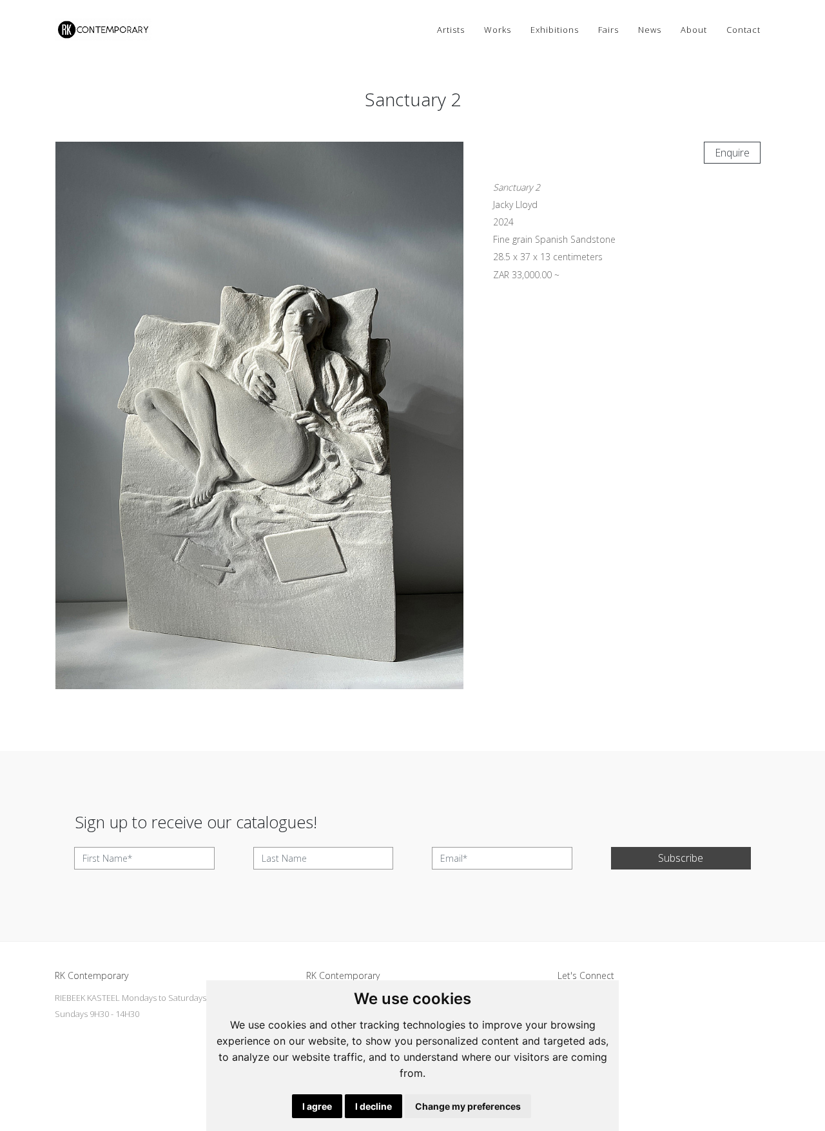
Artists (451, 29)
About (694, 29)
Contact (743, 29)
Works (497, 29)
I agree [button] (317, 1106)
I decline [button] (373, 1106)
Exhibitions (554, 29)
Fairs (608, 29)
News (649, 29)
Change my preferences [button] (468, 1106)
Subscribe (680, 858)
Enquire (732, 153)
